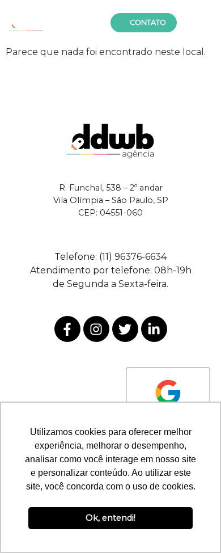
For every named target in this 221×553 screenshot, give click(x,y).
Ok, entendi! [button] (110, 518)
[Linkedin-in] (154, 329)
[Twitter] (125, 329)
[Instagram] (96, 329)
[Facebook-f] (67, 329)
